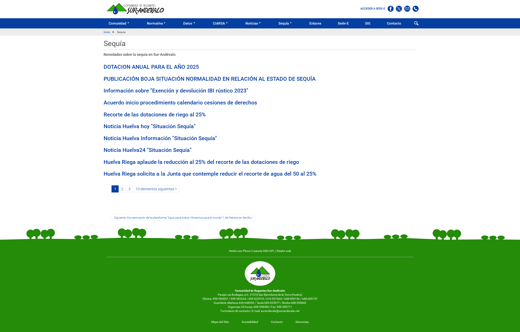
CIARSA (219, 23)
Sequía (283, 23)
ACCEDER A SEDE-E (373, 8)
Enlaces (315, 23)
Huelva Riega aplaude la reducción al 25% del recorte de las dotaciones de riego (201, 162)
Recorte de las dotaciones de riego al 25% (155, 114)
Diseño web (284, 250)
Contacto (394, 23)
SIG (367, 23)
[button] (129, 23)
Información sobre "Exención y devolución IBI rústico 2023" (176, 90)
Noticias (251, 23)
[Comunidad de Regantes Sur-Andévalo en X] (399, 8)
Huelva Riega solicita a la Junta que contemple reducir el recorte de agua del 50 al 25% (210, 174)
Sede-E (343, 23)
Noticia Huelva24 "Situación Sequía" (148, 150)
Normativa (155, 23)
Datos (187, 23)
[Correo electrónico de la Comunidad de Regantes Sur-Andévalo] (407, 8)
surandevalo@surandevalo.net (280, 311)
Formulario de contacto (235, 311)
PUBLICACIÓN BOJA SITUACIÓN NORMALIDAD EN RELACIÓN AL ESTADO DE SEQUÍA (210, 79)
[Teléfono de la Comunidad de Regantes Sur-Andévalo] (415, 8)
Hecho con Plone (239, 250)
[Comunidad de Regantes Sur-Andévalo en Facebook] (391, 8)
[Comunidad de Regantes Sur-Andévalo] (137, 8)
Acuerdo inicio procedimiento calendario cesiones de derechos (180, 102)
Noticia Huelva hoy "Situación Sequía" (150, 126)
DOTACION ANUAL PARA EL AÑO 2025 (151, 67)
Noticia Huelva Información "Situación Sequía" (160, 138)
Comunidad (117, 23)
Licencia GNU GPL (263, 250)
